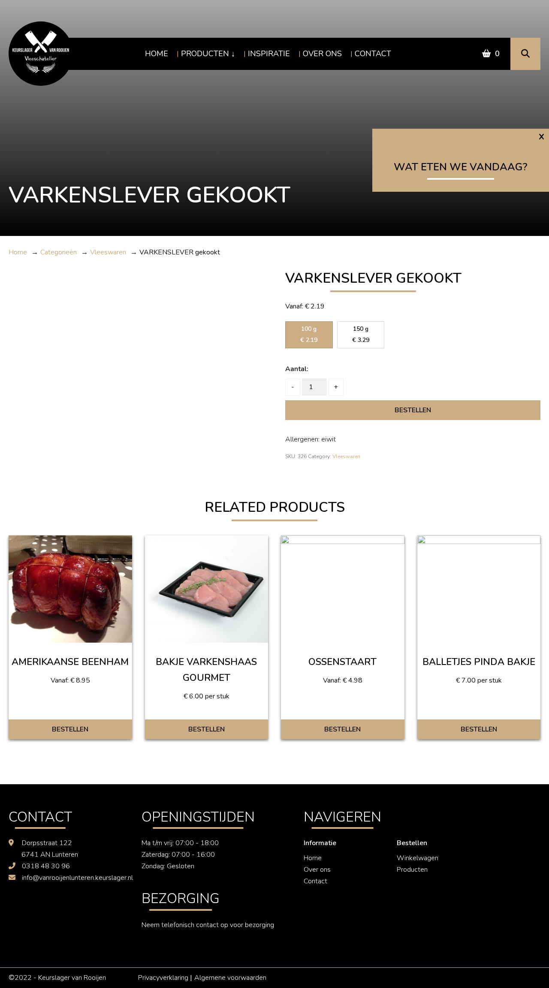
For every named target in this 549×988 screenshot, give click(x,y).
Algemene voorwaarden (230, 977)
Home (156, 53)
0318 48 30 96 (46, 866)
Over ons (322, 53)
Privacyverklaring (163, 977)
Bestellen (413, 410)
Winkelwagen (417, 858)
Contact (373, 53)
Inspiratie (269, 53)
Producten (205, 53)
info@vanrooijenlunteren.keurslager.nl (77, 877)
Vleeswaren (346, 456)
